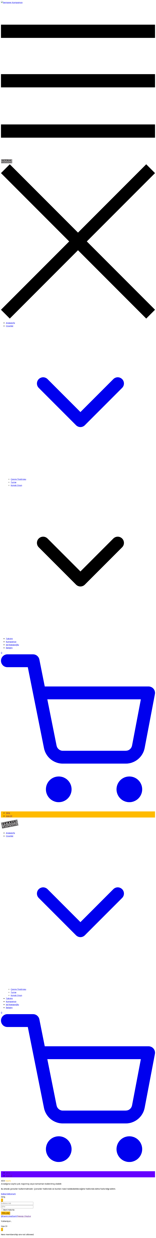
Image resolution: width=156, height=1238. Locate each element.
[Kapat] (2, 1200)
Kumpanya (11, 641)
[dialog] (78, 1230)
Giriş (8, 813)
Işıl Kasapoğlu (12, 644)
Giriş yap (5, 1213)
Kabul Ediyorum (8, 1193)
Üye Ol (9, 816)
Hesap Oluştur (24, 1216)
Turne (13, 482)
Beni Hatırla (8, 1209)
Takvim (9, 638)
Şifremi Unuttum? (9, 1216)
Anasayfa (10, 322)
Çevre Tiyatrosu (18, 479)
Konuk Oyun (16, 485)
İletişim (9, 647)
